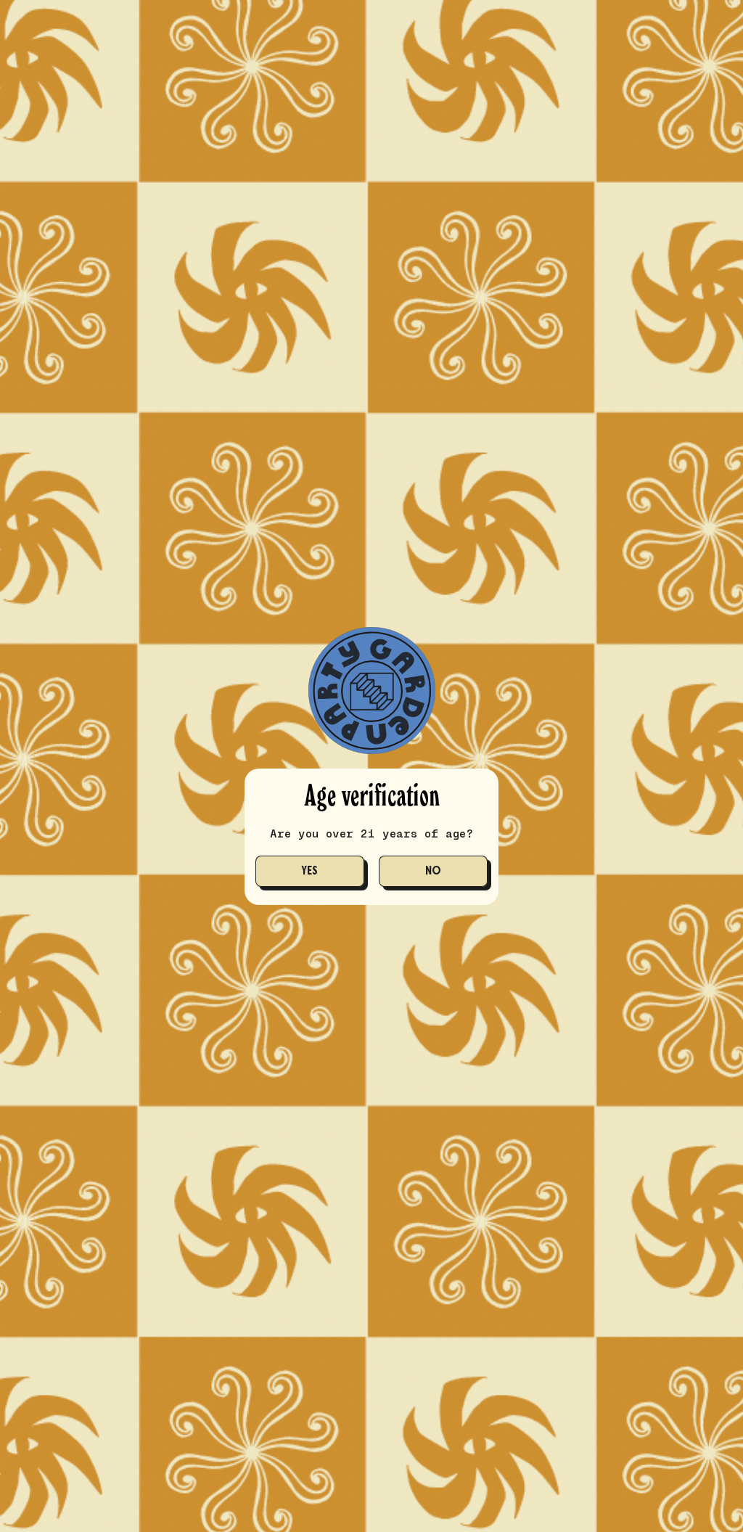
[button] (309, 871)
